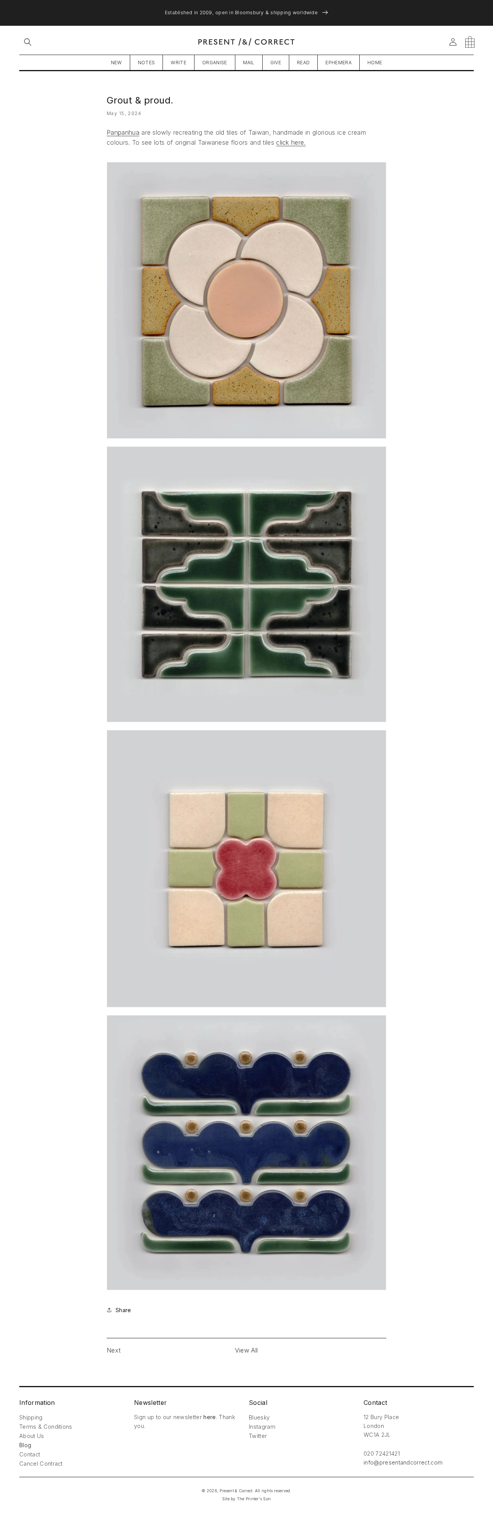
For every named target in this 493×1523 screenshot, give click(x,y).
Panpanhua (123, 132)
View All (246, 1350)
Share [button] (123, 1310)
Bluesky (259, 1417)
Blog (25, 1445)
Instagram (262, 1426)
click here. (291, 142)
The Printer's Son (254, 1498)
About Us (31, 1436)
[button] (27, 41)
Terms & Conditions (45, 1426)
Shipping (31, 1417)
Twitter (258, 1436)
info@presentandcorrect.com (403, 1462)
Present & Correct (236, 1490)
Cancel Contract (41, 1463)
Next (114, 1350)
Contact (29, 1454)
